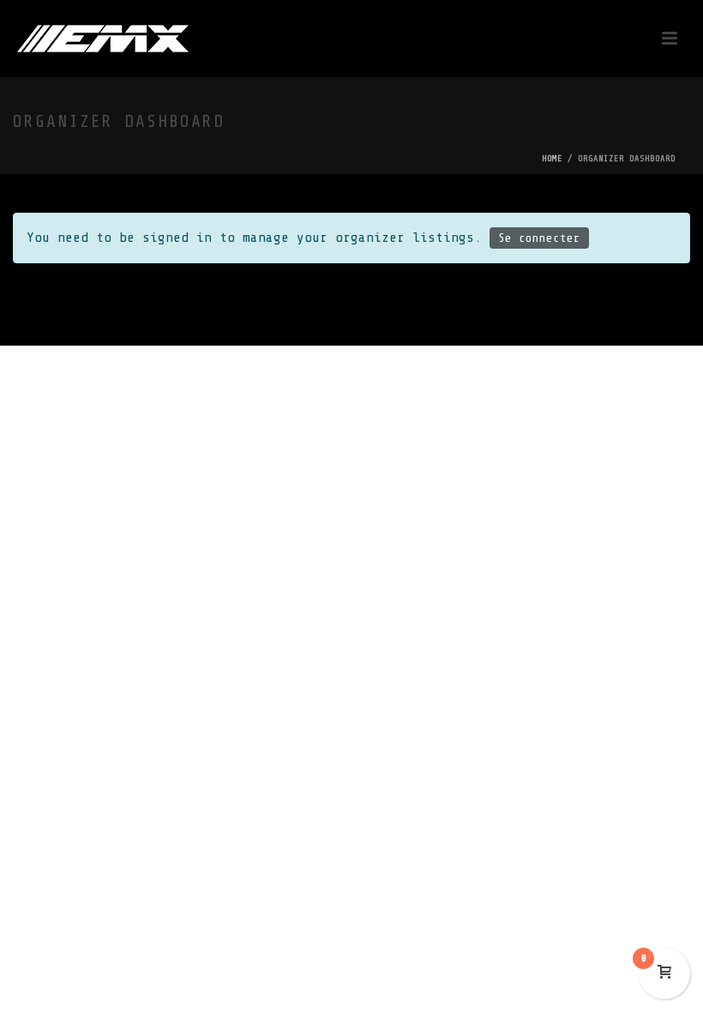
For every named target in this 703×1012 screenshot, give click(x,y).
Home (552, 158)
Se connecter (539, 238)
